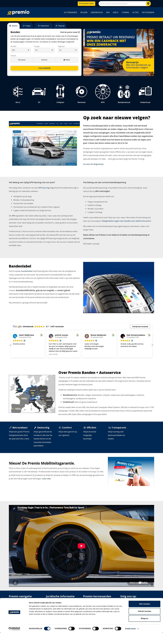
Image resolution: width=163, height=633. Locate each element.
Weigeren (144, 618)
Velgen (83, 12)
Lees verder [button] (53, 354)
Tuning (125, 12)
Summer (44, 60)
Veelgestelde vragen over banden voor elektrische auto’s (126, 221)
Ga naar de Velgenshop (93, 164)
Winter (67, 60)
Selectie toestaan (144, 611)
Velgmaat (61, 46)
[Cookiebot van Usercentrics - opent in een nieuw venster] (14, 628)
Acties (135, 12)
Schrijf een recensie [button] (140, 326)
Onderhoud (97, 12)
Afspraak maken (87, 3)
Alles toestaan (144, 604)
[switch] (71, 628)
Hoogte (37, 46)
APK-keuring (43, 187)
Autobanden (70, 12)
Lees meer (46, 478)
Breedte (13, 46)
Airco (115, 12)
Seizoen (13, 55)
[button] (152, 345)
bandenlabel (26, 271)
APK (108, 12)
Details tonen (130, 629)
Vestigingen (148, 12)
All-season (22, 60)
